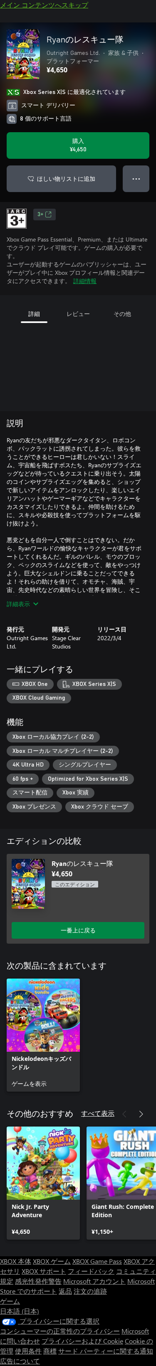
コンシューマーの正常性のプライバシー (60, 1331)
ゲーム (10, 1301)
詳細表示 (18, 604)
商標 (50, 1350)
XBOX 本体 (15, 1261)
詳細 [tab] (34, 314)
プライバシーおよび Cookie (82, 1340)
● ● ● (136, 178)
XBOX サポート (44, 1271)
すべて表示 (97, 1113)
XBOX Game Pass (97, 1261)
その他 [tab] (122, 314)
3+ (40, 214)
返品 (65, 1291)
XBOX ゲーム (52, 1261)
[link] (43, 1035)
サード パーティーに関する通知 (105, 1350)
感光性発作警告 (38, 1281)
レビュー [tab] (78, 314)
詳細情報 (85, 281)
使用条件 (28, 1350)
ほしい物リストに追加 (66, 178)
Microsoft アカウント (94, 1281)
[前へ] (124, 1114)
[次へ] (141, 1114)
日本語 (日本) (19, 1311)
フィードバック (91, 1271)
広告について (20, 1360)
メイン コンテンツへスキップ (44, 4)
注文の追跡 (90, 1291)
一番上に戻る (78, 930)
